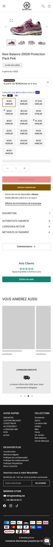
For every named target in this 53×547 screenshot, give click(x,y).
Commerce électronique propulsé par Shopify (26, 541)
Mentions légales (11, 454)
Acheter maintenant (26, 187)
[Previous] (6, 27)
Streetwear (40, 417)
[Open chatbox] (47, 541)
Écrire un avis (26, 279)
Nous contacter (10, 466)
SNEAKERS (8, 417)
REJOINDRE (40, 483)
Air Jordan (39, 435)
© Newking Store (26, 538)
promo (6, 435)
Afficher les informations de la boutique (23, 203)
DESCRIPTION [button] (9, 213)
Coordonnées (9, 451)
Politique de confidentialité (15, 457)
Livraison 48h (41, 423)
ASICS (37, 420)
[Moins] (7, 168)
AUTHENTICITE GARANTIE (15, 221)
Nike (37, 429)
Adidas (38, 426)
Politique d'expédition (13, 463)
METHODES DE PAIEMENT (15, 232)
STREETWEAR (9, 423)
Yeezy (37, 432)
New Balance (40, 438)
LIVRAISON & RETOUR (13, 226)
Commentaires (24, 246)
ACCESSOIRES (10, 426)
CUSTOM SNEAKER (12, 420)
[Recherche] (43, 6)
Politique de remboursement (16, 460)
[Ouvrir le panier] (49, 6)
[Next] (46, 27)
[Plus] (24, 168)
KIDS (5, 432)
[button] (4, 6)
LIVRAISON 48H (10, 429)
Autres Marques (42, 441)
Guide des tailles (12, 65)
